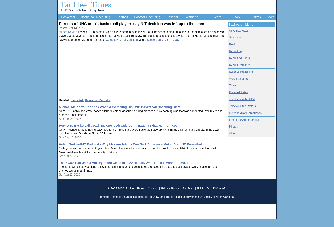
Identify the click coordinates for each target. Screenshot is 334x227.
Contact (152, 188)
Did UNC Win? (216, 188)
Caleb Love (113, 39)
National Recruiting (241, 71)
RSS (200, 188)
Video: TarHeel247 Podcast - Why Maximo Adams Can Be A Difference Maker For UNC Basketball (131, 144)
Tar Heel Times (85, 4)
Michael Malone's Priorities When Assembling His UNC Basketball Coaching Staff (119, 107)
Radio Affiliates (238, 92)
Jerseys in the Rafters (242, 106)
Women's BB (195, 17)
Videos (233, 133)
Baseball (172, 17)
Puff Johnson (130, 39)
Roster (233, 44)
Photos (233, 126)
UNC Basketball (239, 30)
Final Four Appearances (244, 119)
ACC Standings (238, 78)
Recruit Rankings (239, 64)
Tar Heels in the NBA (242, 99)
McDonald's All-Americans (245, 112)
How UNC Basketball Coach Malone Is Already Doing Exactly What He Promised (118, 125)
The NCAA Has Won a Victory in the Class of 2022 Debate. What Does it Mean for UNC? (123, 163)
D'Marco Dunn (153, 39)
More (271, 17)
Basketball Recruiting (95, 17)
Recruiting (235, 51)
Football (122, 17)
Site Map (187, 188)
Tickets (256, 17)
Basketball (68, 17)
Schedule (235, 37)
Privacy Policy (170, 188)
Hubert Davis (67, 31)
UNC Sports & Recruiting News (83, 10)
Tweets (216, 17)
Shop (236, 17)
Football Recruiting (147, 17)
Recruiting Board (239, 58)
